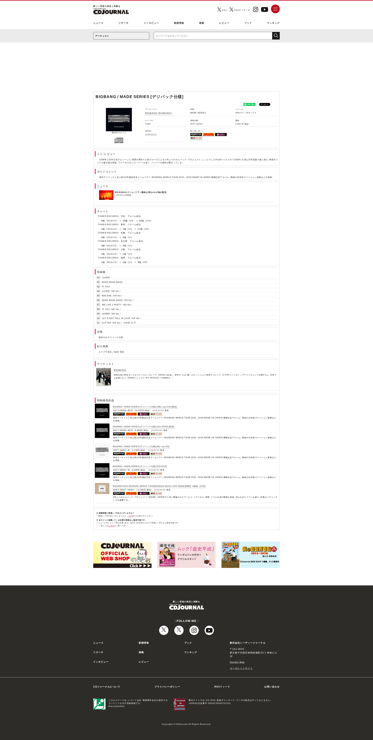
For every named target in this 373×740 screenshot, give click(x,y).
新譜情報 (179, 23)
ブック (248, 23)
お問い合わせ (272, 686)
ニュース (98, 23)
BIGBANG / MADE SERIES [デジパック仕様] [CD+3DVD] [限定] (143, 426)
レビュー (224, 23)
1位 (103, 228)
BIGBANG (120, 370)
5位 (103, 220)
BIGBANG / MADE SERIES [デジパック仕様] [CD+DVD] (140, 466)
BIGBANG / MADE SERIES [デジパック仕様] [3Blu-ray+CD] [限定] (145, 406)
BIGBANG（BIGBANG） (159, 113)
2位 (103, 237)
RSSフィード (222, 686)
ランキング (273, 23)
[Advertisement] (186, 68)
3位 (103, 245)
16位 (125, 220)
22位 (141, 220)
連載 (201, 23)
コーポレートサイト (241, 668)
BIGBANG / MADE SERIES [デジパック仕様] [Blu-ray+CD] (141, 446)
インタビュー (151, 23)
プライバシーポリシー (167, 686)
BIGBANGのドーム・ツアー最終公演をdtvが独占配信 (141, 192)
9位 (139, 262)
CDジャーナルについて (106, 686)
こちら (130, 515)
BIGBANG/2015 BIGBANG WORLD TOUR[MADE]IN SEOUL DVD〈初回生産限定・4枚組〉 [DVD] (159, 485)
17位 (140, 228)
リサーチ (123, 23)
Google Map (237, 662)
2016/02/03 (151, 134)
